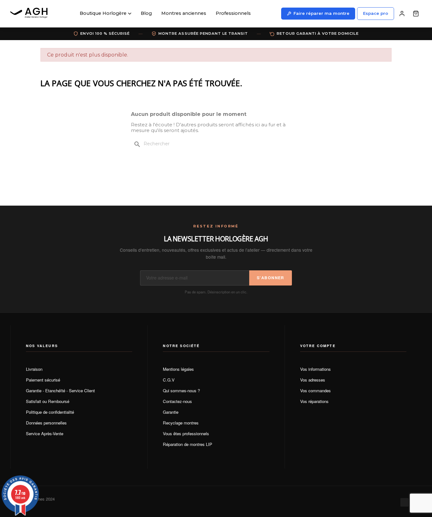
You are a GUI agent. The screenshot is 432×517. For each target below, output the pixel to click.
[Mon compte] (402, 14)
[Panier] (416, 14)
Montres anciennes (183, 13)
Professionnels (233, 13)
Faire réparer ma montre (321, 13)
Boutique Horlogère (103, 13)
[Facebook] (404, 502)
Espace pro (375, 13)
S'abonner (270, 277)
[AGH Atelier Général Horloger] (30, 13)
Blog (146, 13)
